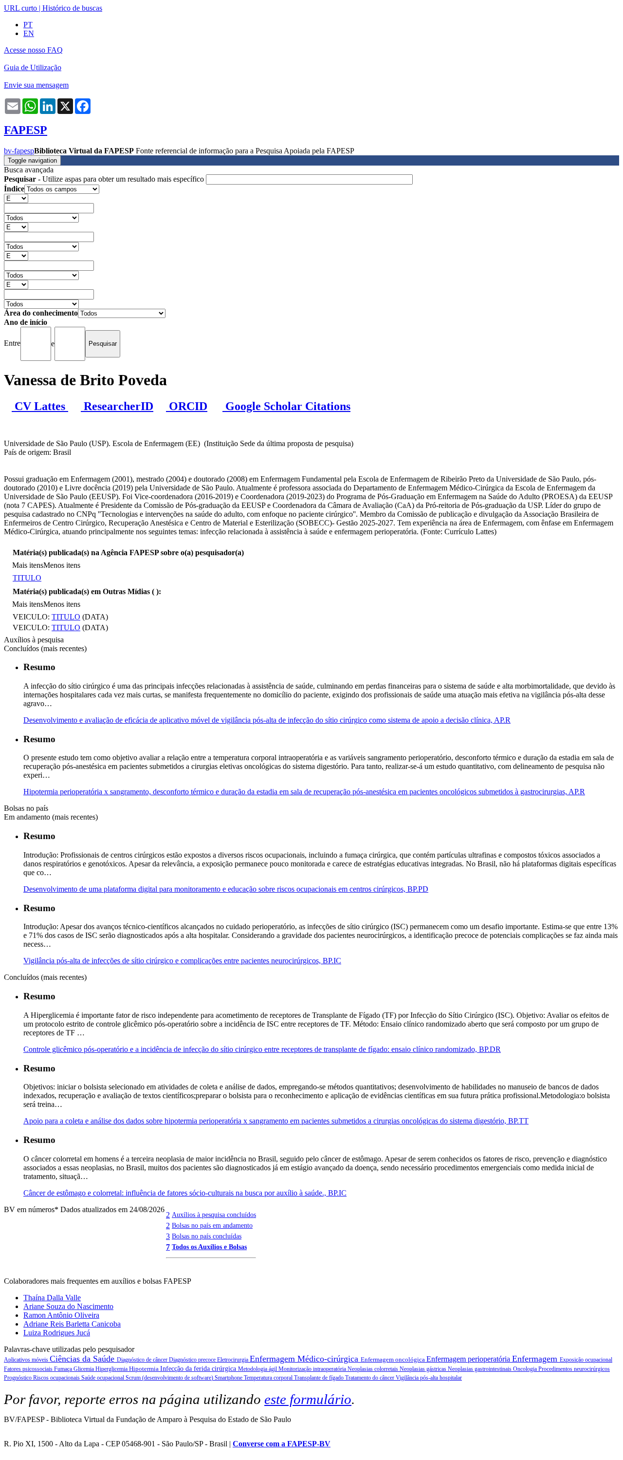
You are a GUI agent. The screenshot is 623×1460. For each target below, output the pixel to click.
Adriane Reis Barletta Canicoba (72, 1324)
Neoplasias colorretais (374, 1369)
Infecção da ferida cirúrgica (199, 1368)
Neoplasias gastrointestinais (480, 1369)
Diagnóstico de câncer (143, 1359)
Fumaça (63, 1369)
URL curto (20, 8)
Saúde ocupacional (103, 1377)
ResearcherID (117, 406)
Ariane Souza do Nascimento (68, 1306)
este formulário (307, 1399)
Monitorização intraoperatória (313, 1369)
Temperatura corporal (269, 1377)
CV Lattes (40, 406)
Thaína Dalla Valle (52, 1297)
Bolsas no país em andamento (212, 1225)
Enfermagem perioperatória (469, 1359)
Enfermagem (536, 1359)
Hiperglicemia (112, 1369)
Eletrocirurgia (233, 1359)
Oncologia (525, 1369)
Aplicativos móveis (27, 1359)
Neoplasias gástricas (424, 1369)
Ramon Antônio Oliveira (61, 1315)
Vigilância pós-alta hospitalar (429, 1377)
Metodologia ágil (258, 1369)
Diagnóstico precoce (193, 1359)
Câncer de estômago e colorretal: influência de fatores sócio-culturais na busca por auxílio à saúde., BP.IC (185, 1193)
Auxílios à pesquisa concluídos (214, 1214)
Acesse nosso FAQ (33, 50)
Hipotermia (144, 1368)
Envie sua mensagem (36, 85)
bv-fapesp (19, 151)
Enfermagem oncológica (393, 1359)
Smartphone (229, 1377)
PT (28, 24)
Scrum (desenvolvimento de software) (170, 1377)
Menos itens (61, 565)
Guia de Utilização (32, 67)
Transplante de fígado (319, 1377)
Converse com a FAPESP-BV (281, 1444)
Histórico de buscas (72, 8)
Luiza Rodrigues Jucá (56, 1333)
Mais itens (27, 565)
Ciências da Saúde (83, 1359)
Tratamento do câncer (370, 1377)
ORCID (186, 406)
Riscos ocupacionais (57, 1377)
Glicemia (84, 1369)
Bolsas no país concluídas (206, 1236)
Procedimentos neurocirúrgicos (574, 1369)
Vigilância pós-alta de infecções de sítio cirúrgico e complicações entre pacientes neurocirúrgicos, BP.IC (182, 960)
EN (28, 33)
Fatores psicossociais (29, 1369)
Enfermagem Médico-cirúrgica (305, 1359)
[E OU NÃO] (16, 198)
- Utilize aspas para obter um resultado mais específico (105, 179)
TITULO (27, 578)
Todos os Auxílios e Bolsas (209, 1247)
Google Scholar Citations (286, 406)
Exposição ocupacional (586, 1359)
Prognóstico (18, 1377)
